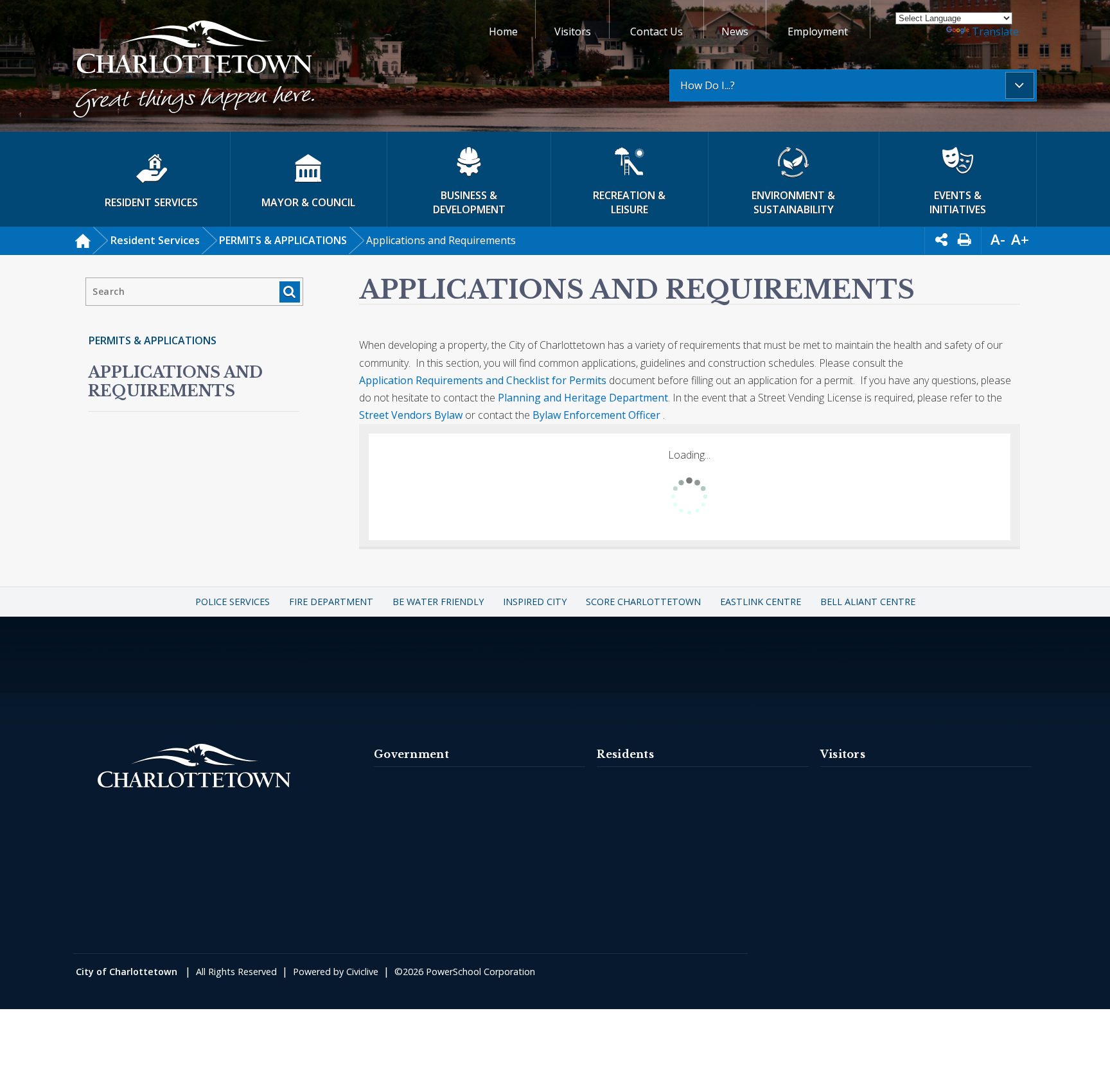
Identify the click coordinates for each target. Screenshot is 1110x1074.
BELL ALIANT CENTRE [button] (867, 601)
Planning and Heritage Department (583, 398)
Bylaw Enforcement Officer (596, 415)
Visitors (572, 31)
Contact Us (656, 31)
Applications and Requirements (175, 381)
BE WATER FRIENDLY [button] (438, 601)
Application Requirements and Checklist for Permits (482, 380)
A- (998, 239)
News (734, 31)
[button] (193, 71)
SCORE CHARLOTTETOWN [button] (643, 601)
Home (503, 31)
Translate (995, 31)
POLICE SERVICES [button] (232, 601)
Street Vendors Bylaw (412, 415)
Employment (818, 31)
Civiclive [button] (362, 971)
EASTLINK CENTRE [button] (760, 601)
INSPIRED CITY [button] (535, 601)
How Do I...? (707, 85)
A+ (1020, 239)
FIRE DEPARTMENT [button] (331, 601)
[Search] (289, 292)
